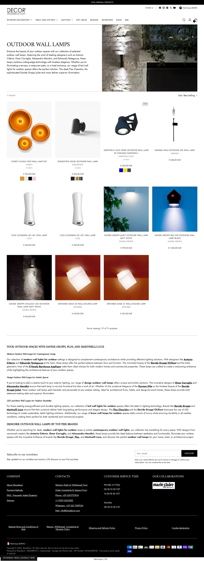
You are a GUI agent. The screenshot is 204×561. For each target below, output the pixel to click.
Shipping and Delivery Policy (102, 528)
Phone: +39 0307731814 (67, 495)
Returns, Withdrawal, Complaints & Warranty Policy (63, 528)
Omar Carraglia (183, 382)
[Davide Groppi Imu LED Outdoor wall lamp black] (174, 209)
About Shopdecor (15, 485)
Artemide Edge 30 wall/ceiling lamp (77, 303)
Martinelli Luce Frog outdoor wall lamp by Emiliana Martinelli (126, 151)
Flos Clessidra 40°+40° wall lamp (29, 235)
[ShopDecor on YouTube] (174, 8)
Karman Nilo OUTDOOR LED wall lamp (175, 150)
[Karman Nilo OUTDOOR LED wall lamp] (174, 124)
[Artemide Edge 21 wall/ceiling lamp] (126, 277)
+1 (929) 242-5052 (64, 500)
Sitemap (10, 500)
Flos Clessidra (121, 409)
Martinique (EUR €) (17, 543)
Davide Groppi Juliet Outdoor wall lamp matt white (126, 237)
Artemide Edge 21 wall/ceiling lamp (126, 303)
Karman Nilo (145, 386)
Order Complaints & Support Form (71, 490)
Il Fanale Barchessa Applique (45, 366)
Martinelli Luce (15, 409)
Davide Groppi (182, 406)
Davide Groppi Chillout (163, 363)
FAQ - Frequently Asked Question (22, 495)
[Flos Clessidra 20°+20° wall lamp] (77, 209)
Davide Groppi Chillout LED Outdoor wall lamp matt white (29, 305)
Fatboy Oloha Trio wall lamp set (29, 161)
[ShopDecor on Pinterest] (167, 8)
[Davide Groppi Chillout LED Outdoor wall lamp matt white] (29, 277)
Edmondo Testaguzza (31, 363)
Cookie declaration (180, 528)
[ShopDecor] (16, 11)
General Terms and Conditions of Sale (23, 528)
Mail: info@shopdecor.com (67, 510)
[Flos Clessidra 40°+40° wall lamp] (29, 209)
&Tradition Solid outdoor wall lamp (78, 161)
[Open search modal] (184, 20)
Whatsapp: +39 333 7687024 (69, 505)
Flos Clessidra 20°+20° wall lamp (78, 235)
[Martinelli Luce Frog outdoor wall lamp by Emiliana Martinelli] (126, 124)
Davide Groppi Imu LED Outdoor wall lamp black (175, 237)
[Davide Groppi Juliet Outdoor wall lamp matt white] (126, 209)
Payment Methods (15, 490)
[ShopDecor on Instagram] (163, 8)
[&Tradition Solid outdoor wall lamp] (77, 129)
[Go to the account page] (190, 20)
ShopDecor (27, 548)
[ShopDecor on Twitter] (171, 8)
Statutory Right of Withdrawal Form (71, 485)
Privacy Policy (141, 528)
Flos (77, 437)
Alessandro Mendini (18, 386)
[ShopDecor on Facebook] (160, 8)
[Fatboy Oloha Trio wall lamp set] (29, 129)
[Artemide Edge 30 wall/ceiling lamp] (77, 277)
